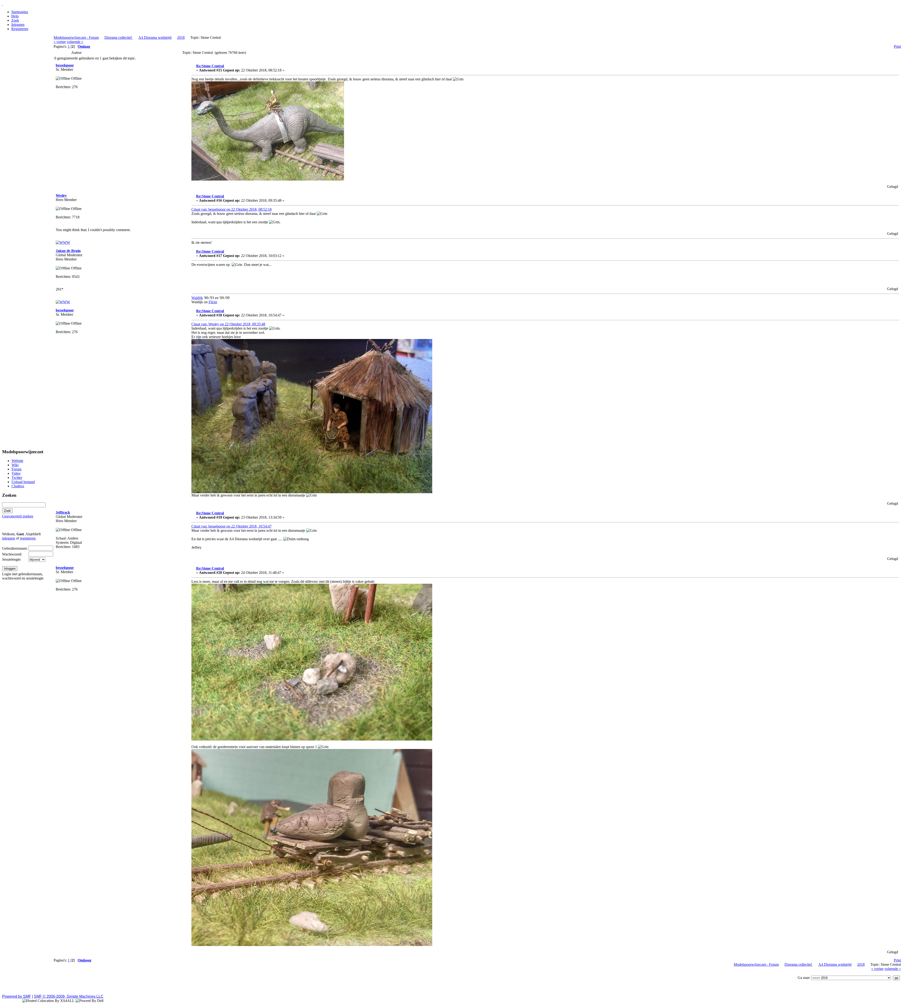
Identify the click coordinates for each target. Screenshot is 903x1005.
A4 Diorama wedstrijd (154, 37)
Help (15, 16)
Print (897, 46)
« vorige (60, 42)
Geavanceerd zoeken (17, 516)
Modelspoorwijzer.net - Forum (76, 37)
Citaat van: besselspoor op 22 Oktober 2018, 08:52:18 (231, 209)
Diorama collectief (118, 37)
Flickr (213, 302)
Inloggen (17, 25)
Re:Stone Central (210, 66)
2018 (181, 37)
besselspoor (65, 65)
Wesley (61, 195)
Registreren (19, 29)
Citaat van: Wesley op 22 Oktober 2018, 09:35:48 (228, 324)
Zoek (15, 20)
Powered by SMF (16, 996)
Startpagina (19, 12)
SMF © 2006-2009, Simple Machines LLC (68, 996)
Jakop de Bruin (68, 251)
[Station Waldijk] (63, 302)
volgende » (75, 42)
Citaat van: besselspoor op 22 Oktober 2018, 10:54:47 (231, 526)
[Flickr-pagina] (63, 242)
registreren (28, 538)
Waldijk (197, 298)
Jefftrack (63, 512)
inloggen (8, 538)
